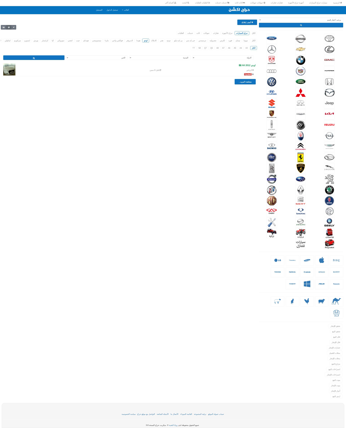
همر (161, 40)
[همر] (329, 70)
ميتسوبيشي (96, 40)
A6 (229, 48)
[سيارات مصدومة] (329, 243)
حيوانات (206, 33)
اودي (146, 40)
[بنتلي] (271, 135)
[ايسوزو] (329, 124)
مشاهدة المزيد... (245, 82)
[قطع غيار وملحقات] (271, 222)
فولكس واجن (117, 40)
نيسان (238, 40)
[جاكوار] (329, 168)
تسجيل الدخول (112, 10)
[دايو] (271, 146)
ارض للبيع (336, 396)
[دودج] (271, 60)
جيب (78, 40)
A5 (235, 48)
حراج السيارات (242, 33)
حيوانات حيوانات (257, 3)
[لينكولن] (271, 124)
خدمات (190, 33)
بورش (36, 40)
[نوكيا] (292, 274)
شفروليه (213, 40)
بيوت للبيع (336, 380)
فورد (230, 40)
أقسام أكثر (169, 3)
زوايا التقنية (173, 425)
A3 (246, 48)
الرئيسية (336, 3)
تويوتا (246, 40)
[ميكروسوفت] (307, 286)
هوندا (138, 40)
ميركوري (17, 40)
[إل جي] (277, 262)
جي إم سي (190, 40)
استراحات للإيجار (333, 375)
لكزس (222, 40)
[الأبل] (336, 303)
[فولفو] (271, 178)
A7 (223, 48)
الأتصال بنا (174, 414)
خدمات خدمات (221, 3)
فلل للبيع (336, 337)
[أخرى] (277, 303)
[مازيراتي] (300, 135)
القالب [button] (126, 10)
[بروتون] (329, 211)
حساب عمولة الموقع (216, 414)
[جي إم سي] (329, 60)
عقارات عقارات (277, 3)
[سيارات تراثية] (271, 232)
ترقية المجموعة (200, 414)
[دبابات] (300, 232)
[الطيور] (307, 303)
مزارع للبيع (336, 364)
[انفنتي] (300, 103)
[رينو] (300, 189)
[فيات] (271, 157)
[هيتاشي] (321, 274)
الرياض (249, 70)
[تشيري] (271, 211)
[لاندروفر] (300, 81)
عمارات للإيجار (334, 348)
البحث (184, 3)
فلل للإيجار (336, 342)
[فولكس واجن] (271, 81)
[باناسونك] (336, 286)
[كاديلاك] (300, 70)
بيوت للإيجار (335, 385)
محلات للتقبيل (334, 353)
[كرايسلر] (300, 114)
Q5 (211, 48)
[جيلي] (329, 222)
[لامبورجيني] (300, 168)
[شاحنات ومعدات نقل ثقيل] (329, 232)
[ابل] (321, 262)
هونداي (86, 40)
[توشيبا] (277, 274)
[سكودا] (329, 189)
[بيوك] (271, 189)
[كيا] (329, 114)
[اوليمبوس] (292, 286)
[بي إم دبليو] (300, 60)
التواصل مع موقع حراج (146, 414)
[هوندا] (329, 81)
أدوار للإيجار (335, 391)
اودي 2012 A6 (248, 65)
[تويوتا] (329, 38)
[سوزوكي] (271, 103)
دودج (169, 40)
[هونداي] (271, 92)
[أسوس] (321, 286)
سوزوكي (60, 40)
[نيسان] (300, 38)
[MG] (271, 200)
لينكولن (7, 40)
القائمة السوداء (186, 414)
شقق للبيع (336, 331)
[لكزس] (329, 49)
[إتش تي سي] (336, 262)
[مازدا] (329, 92)
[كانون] (307, 274)
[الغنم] (321, 303)
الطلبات (181, 33)
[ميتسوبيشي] (300, 92)
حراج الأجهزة (227, 33)
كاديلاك (154, 40)
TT (193, 48)
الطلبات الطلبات (201, 3)
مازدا (107, 40)
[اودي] (271, 70)
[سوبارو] (300, 178)
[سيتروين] (300, 146)
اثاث (198, 33)
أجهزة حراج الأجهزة (296, 3)
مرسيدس (202, 40)
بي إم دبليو (178, 40)
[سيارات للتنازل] (300, 243)
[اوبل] (329, 135)
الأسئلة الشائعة (163, 414)
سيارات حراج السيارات (318, 3)
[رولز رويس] (271, 168)
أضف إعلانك (246, 22)
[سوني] (336, 274)
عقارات (216, 33)
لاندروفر (129, 40)
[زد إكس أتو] (300, 222)
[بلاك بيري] (292, 262)
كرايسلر (45, 40)
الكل (253, 33)
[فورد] (271, 38)
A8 (217, 48)
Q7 (205, 48)
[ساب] (329, 200)
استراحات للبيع (334, 369)
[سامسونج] (307, 262)
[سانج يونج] (300, 211)
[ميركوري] (300, 124)
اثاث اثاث (239, 3)
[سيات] (300, 200)
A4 (241, 48)
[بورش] (271, 114)
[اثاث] (336, 315)
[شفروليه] (300, 49)
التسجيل (99, 10)
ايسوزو (27, 40)
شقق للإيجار (335, 326)
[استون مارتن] (329, 146)
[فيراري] (300, 157)
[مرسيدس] (271, 49)
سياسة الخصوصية (129, 414)
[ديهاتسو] (329, 157)
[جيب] (329, 103)
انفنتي (70, 40)
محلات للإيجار (335, 358)
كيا (53, 40)
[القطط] (292, 303)
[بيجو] (329, 178)
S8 (199, 48)
